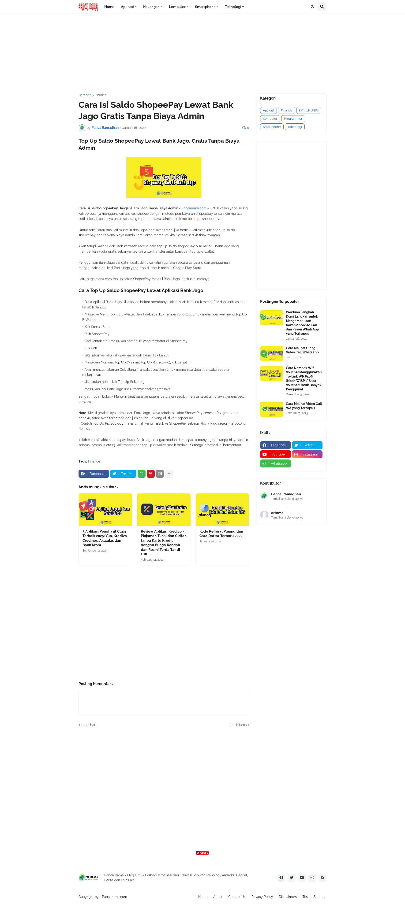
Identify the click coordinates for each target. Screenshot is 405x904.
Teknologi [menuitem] (233, 7)
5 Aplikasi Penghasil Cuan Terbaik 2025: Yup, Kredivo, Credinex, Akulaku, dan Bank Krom (105, 538)
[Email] (160, 474)
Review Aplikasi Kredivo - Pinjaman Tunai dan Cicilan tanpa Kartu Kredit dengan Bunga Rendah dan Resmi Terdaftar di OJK (164, 542)
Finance (101, 95)
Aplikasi (268, 110)
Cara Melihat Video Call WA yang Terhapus (304, 406)
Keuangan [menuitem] (151, 7)
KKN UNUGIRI (308, 110)
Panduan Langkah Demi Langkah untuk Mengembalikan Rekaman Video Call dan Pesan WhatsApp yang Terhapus (302, 322)
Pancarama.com (193, 208)
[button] (312, 6)
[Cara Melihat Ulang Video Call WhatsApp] (271, 353)
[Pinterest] (151, 474)
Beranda (85, 95)
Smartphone (272, 127)
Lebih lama (238, 725)
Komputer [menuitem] (177, 7)
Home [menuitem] (109, 7)
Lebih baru (89, 725)
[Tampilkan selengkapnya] (169, 474)
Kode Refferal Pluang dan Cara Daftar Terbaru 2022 (221, 533)
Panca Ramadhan (286, 494)
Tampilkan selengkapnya (287, 498)
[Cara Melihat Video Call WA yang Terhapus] (271, 409)
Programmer (293, 118)
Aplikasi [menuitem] (127, 7)
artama (277, 513)
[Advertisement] (202, 53)
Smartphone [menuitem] (205, 7)
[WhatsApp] (142, 474)
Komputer (270, 118)
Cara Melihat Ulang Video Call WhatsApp (302, 350)
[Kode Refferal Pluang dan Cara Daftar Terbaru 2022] (222, 509)
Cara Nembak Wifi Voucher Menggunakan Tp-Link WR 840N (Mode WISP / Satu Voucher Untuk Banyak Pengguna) (304, 378)
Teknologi (295, 127)
